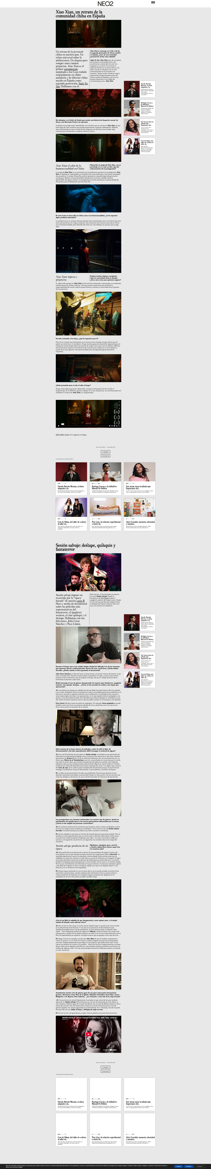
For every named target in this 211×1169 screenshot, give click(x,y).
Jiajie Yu (76, 435)
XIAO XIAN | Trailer (62, 435)
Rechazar (188, 1166)
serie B (80, 600)
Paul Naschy (105, 598)
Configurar (199, 1166)
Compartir (105, 452)
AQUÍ (20, 1167)
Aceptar (179, 1166)
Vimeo (84, 435)
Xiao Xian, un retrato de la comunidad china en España (80, 13)
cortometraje (71, 69)
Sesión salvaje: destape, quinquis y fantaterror (86, 547)
